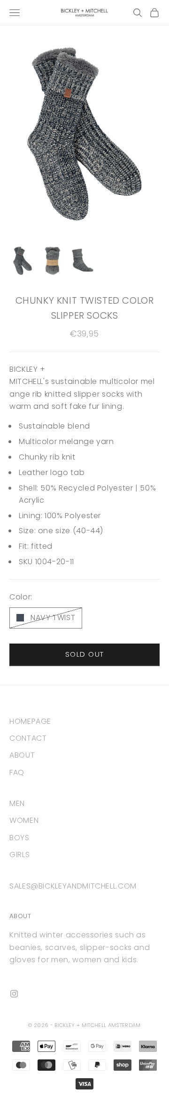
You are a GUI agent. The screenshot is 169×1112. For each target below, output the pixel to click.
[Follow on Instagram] (14, 993)
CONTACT (27, 738)
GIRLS (19, 854)
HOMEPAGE (30, 721)
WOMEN (23, 820)
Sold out (84, 654)
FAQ (16, 772)
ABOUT (22, 755)
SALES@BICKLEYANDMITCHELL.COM (73, 886)
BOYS (19, 837)
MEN (17, 803)
